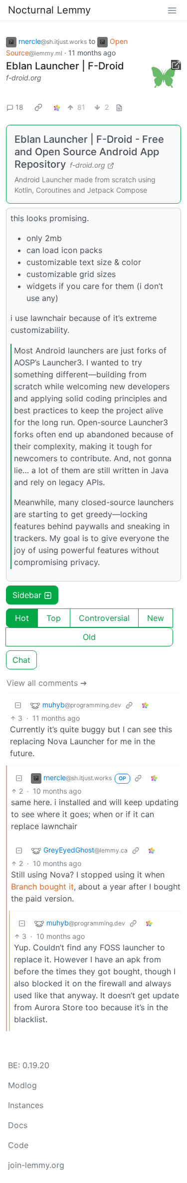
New (155, 618)
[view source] (119, 107)
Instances (25, 1105)
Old (89, 637)
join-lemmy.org (36, 1165)
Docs (17, 1125)
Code (18, 1145)
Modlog (22, 1085)
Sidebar (26, 595)
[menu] (172, 9)
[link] (38, 107)
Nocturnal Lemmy (49, 10)
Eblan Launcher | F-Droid (65, 66)
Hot (22, 618)
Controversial (104, 618)
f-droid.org (23, 77)
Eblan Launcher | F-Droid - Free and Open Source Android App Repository (89, 151)
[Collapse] (18, 705)
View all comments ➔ (46, 683)
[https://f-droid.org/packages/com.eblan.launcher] (163, 77)
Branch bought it (42, 886)
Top (53, 618)
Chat (21, 660)
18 (19, 107)
